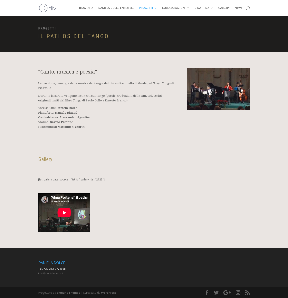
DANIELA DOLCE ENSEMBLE (116, 8)
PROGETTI (146, 8)
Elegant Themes (68, 292)
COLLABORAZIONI (174, 8)
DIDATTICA (202, 8)
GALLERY (224, 8)
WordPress (108, 292)
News (238, 8)
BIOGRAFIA (86, 8)
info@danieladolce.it (51, 273)
